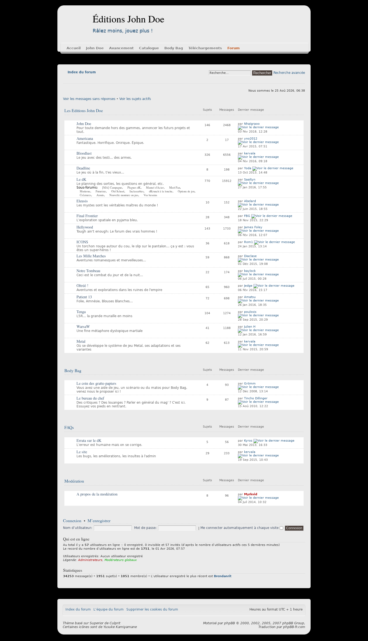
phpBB (229, 623)
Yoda (247, 168)
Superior (96, 623)
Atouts (100, 195)
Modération (74, 481)
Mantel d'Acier (155, 187)
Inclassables (137, 191)
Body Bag (173, 48)
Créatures (85, 195)
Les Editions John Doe (83, 110)
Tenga (81, 311)
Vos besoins (150, 195)
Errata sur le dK (89, 440)
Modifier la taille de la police (67, 79)
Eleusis (82, 200)
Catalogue (149, 48)
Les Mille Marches (91, 255)
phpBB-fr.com (294, 627)
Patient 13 (84, 296)
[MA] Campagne (112, 187)
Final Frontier (87, 215)
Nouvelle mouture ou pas (123, 195)
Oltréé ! (82, 285)
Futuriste (101, 191)
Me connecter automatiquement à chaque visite (240, 528)
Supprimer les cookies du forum (152, 609)
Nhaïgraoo (252, 124)
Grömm (250, 383)
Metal (81, 341)
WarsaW (83, 326)
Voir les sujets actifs (135, 99)
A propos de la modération (97, 494)
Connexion (72, 520)
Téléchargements (205, 48)
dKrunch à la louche (160, 191)
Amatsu (250, 297)
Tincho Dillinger (256, 398)
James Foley (253, 227)
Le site (82, 451)
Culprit (115, 623)
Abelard (250, 201)
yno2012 (250, 138)
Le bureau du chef (90, 398)
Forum (233, 48)
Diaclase (250, 256)
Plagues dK (134, 187)
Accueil (74, 48)
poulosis (250, 312)
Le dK (81, 179)
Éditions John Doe (128, 18)
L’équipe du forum (108, 609)
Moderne (85, 191)
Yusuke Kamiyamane (120, 627)
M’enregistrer (99, 520)
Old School (117, 191)
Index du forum (82, 72)
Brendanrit (222, 576)
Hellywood (85, 227)
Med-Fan (174, 187)
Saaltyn (249, 179)
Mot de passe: (145, 528)
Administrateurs (90, 560)
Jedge (248, 285)
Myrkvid (250, 494)
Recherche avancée (289, 73)
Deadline (83, 168)
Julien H (249, 326)
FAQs (69, 427)
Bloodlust (84, 153)
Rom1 (248, 242)
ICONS (82, 241)
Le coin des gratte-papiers (96, 383)
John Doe (95, 48)
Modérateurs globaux (121, 560)
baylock (250, 271)
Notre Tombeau (88, 270)
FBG (247, 216)
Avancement (121, 48)
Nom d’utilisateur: (77, 528)
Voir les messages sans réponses (89, 99)
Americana (85, 138)
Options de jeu (186, 191)
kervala (249, 153)
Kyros (248, 440)
